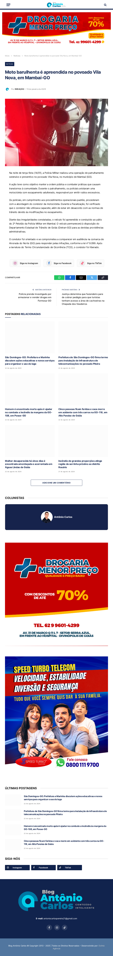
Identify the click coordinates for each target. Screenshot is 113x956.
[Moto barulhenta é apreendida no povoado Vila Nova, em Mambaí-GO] (56, 132)
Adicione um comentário (56, 483)
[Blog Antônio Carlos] (56, 5)
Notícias (9, 64)
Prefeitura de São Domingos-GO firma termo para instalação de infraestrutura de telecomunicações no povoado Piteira (83, 360)
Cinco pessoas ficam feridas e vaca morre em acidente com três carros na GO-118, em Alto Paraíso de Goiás (82, 412)
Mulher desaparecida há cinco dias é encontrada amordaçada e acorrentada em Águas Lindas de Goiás (28, 464)
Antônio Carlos (63, 516)
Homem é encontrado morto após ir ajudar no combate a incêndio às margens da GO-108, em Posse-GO (28, 412)
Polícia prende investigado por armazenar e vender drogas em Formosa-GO (34, 297)
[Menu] (8, 4)
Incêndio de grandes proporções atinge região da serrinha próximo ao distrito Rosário (80, 464)
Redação (19, 89)
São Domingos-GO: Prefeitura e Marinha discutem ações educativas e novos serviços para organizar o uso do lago (30, 360)
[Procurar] (105, 4)
